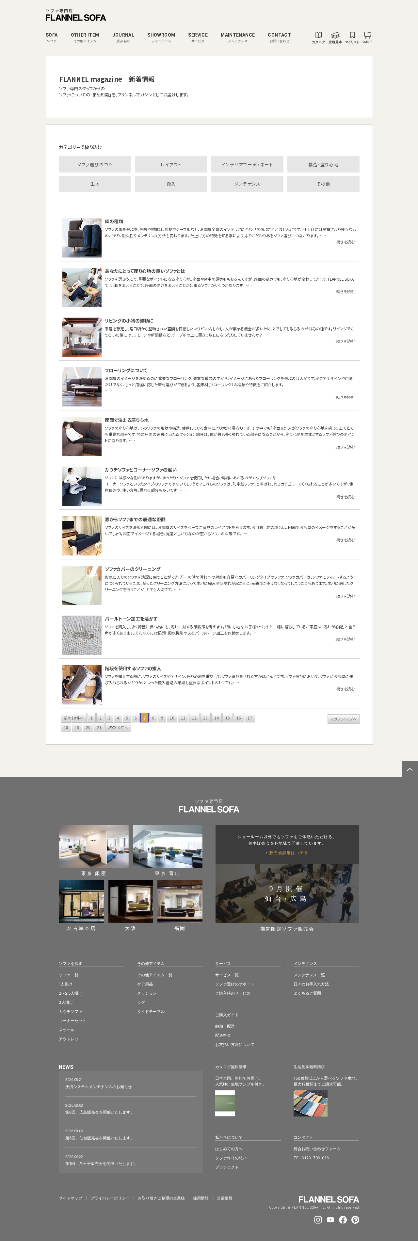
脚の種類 (114, 221)
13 (205, 717)
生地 (95, 184)
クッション (147, 993)
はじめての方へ (229, 1148)
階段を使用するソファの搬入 (133, 668)
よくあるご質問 (307, 993)
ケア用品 (145, 984)
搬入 (171, 184)
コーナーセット (72, 1020)
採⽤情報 (201, 1198)
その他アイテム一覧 (154, 974)
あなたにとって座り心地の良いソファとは (145, 271)
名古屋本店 (81, 928)
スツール (66, 1029)
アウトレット (70, 1038)
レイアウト (171, 164)
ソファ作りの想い (231, 1157)
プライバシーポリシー (110, 1198)
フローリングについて (126, 370)
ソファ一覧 (68, 974)
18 (66, 727)
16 (238, 717)
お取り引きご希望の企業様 (161, 1198)
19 (77, 727)
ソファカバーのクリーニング (132, 569)
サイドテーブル (151, 1011)
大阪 (131, 928)
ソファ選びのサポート (234, 984)
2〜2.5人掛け (70, 993)
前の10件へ (74, 717)
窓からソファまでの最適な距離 (135, 519)
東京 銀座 (94, 873)
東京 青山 (168, 873)
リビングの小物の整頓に (129, 320)
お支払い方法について (234, 1044)
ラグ (141, 1002)
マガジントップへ (343, 718)
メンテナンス (247, 184)
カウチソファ (70, 1011)
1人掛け (65, 984)
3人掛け (66, 1002)
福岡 (180, 928)
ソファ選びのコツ (95, 164)
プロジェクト (227, 1167)
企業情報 (225, 1198)
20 (88, 727)
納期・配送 (225, 1026)
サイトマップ (70, 1198)
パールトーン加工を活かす (131, 618)
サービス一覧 (227, 974)
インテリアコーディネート (247, 164)
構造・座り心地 (323, 164)
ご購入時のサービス (232, 993)
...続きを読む (344, 241)
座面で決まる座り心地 (127, 420)
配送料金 (223, 1035)
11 (183, 717)
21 (99, 727)
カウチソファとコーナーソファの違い (141, 469)
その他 (323, 184)
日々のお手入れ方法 (311, 984)
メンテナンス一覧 (309, 974)
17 (250, 717)
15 (227, 717)
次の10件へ (118, 727)
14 (216, 717)
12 (194, 717)
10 (172, 717)
